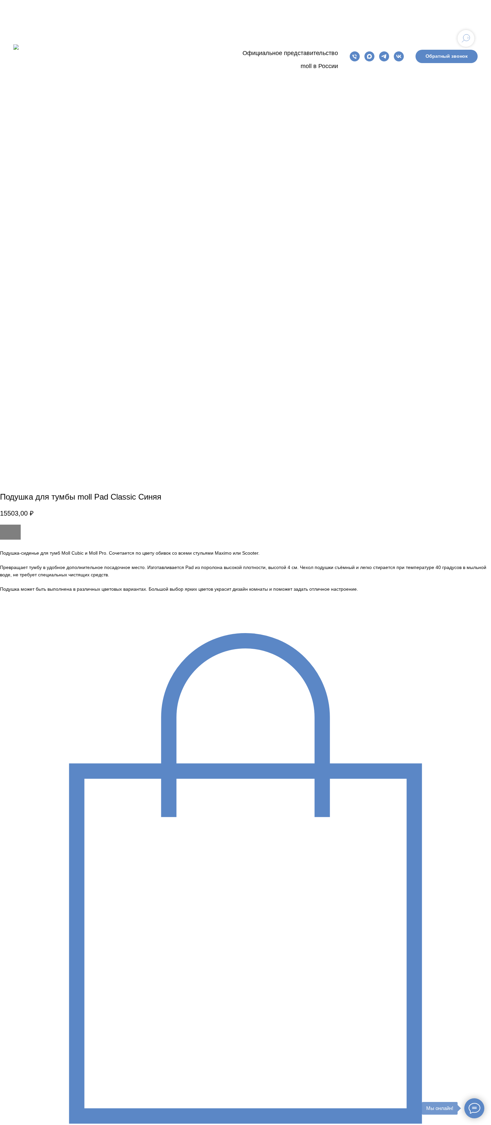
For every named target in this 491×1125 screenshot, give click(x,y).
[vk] (399, 56)
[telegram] (384, 56)
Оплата (162, 56)
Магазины (130, 56)
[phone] (355, 56)
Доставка (193, 56)
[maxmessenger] (369, 56)
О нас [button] (99, 56)
